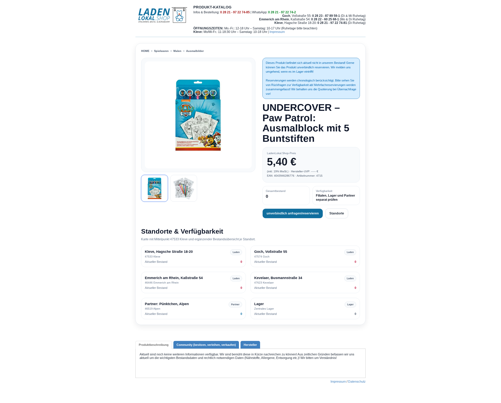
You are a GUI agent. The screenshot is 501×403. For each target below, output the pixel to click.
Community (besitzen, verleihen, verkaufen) (206, 344)
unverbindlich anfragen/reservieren (293, 213)
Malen (177, 50)
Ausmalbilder (195, 50)
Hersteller (250, 344)
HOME (145, 50)
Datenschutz (357, 381)
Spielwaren (161, 50)
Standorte (336, 213)
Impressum (277, 31)
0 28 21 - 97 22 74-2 (282, 12)
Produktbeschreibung (154, 344)
